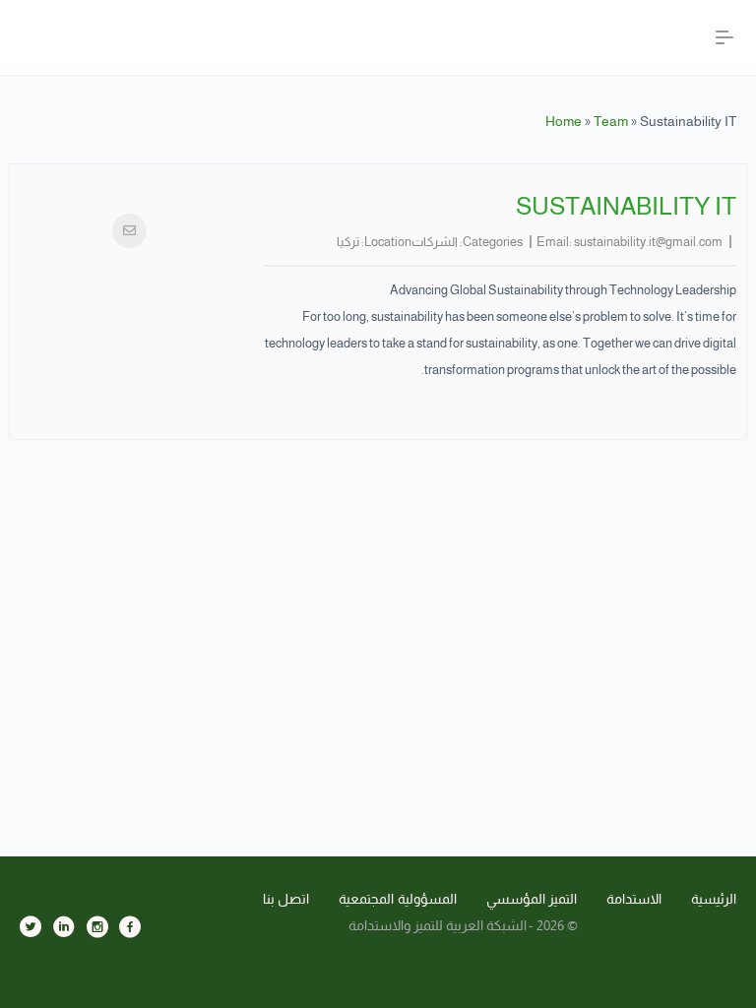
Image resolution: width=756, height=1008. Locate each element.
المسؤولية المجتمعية (398, 899)
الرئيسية (713, 899)
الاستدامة (634, 899)
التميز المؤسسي (532, 899)
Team (611, 121)
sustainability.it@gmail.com (648, 241)
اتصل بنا (286, 899)
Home (563, 121)
